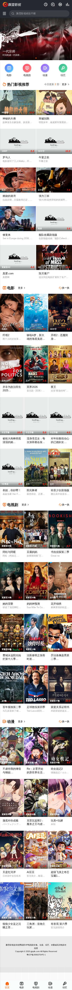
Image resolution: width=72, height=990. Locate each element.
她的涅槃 (8, 603)
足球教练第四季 (36, 707)
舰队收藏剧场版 (48, 234)
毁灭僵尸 (44, 273)
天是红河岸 (9, 872)
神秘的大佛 (9, 118)
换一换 (64, 287)
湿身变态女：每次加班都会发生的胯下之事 (36, 442)
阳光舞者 (32, 490)
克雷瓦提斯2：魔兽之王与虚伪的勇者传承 (36, 824)
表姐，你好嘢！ (12, 490)
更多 (65, 84)
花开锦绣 (56, 603)
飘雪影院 (12, 4)
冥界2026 (32, 386)
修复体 (6, 234)
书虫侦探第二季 (60, 551)
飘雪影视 (9, 945)
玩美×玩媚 (57, 820)
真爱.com (8, 273)
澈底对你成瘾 (10, 820)
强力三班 (44, 195)
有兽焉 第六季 (59, 923)
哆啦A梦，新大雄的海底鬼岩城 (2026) (36, 339)
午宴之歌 (44, 157)
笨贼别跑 (44, 118)
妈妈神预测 (33, 603)
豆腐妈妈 (32, 551)
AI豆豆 (30, 872)
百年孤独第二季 (12, 707)
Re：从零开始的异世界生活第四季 (36, 772)
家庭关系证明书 (60, 707)
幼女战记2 (57, 768)
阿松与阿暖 (9, 551)
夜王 (53, 386)
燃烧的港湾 (9, 195)
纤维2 (6, 335)
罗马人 (6, 157)
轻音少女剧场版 (60, 490)
